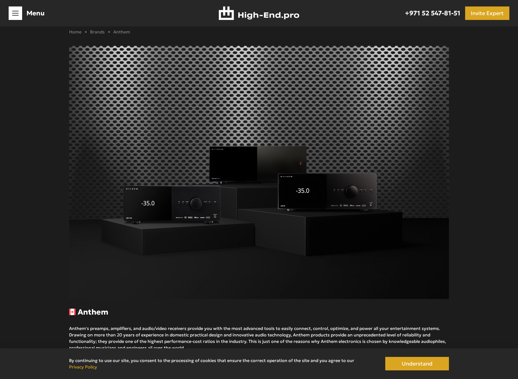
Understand (417, 363)
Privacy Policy (83, 367)
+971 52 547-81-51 (432, 13)
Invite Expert (487, 13)
